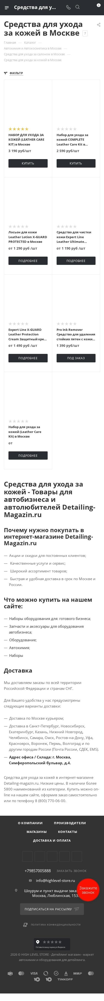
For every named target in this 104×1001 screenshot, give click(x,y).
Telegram (40, 856)
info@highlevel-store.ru (55, 880)
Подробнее (27, 261)
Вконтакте (27, 856)
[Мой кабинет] (86, 7)
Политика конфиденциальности (56, 924)
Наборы (16, 655)
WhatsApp (64, 856)
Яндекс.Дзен (77, 856)
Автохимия (19, 647)
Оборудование (22, 639)
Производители (70, 823)
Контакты (67, 832)
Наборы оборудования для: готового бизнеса (49, 618)
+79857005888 (38, 871)
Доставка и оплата (52, 840)
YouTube (52, 856)
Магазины (37, 832)
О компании (30, 823)
